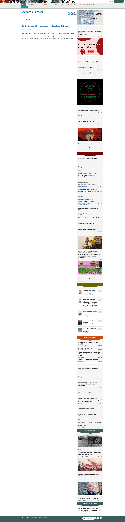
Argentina (84, 213)
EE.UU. (49, 7)
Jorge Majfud (80, 179)
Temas (23, 4)
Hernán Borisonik (81, 281)
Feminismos (62, 4)
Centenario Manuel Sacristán (90, 126)
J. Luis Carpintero (81, 36)
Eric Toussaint (81, 514)
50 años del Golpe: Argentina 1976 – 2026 (88, 209)
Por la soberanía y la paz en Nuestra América (90, 58)
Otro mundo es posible (89, 4)
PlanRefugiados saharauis (86, 67)
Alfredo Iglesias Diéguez (83, 456)
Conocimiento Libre (32, 4)
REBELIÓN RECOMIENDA (90, 152)
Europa (60, 7)
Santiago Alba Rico (82, 500)
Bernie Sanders (81, 357)
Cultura (40, 4)
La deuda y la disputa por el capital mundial (88, 159)
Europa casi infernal (84, 167)
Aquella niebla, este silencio (86, 201)
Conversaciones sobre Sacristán (87, 148)
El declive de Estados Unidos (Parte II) (89, 359)
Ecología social (48, 4)
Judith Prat (80, 203)
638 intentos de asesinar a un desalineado (86, 176)
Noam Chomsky (90, 480)
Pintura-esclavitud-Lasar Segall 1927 (88, 62)
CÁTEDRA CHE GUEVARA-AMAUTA (90, 503)
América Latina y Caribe (40, 7)
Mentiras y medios (72, 4)
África (31, 7)
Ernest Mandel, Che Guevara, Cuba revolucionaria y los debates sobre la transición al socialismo (89, 510)
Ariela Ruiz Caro (81, 186)
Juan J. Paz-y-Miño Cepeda (83, 477)
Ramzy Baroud (81, 194)
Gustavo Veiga (81, 259)
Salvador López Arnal (82, 149)
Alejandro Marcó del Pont (83, 161)
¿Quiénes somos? (88, 518)
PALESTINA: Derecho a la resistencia (90, 106)
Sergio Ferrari (81, 169)
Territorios (24, 7)
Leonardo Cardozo (26, 29)
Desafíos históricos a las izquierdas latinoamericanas (88, 475)
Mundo (65, 7)
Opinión (80, 4)
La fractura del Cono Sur (85, 348)
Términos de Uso (52, 517)
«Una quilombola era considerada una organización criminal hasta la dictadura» (89, 256)
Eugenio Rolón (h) (81, 211)
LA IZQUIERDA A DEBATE (90, 430)
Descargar (100, 290)
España (54, 7)
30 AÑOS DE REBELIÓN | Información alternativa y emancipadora (90, 27)
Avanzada (111, 1)
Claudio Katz (80, 361)
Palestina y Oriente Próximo (75, 7)
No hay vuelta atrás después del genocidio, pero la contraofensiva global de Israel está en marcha (90, 191)
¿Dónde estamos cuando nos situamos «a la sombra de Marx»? (89, 453)
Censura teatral (82, 34)
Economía (56, 4)
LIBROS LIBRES (90, 284)
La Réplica (90, 364)
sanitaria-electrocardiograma (86, 73)
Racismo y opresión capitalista (84, 204)
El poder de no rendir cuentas (86, 184)
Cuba (85, 179)
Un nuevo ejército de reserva (86, 279)
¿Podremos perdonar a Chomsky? (88, 498)
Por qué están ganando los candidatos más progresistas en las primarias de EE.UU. (89, 353)
